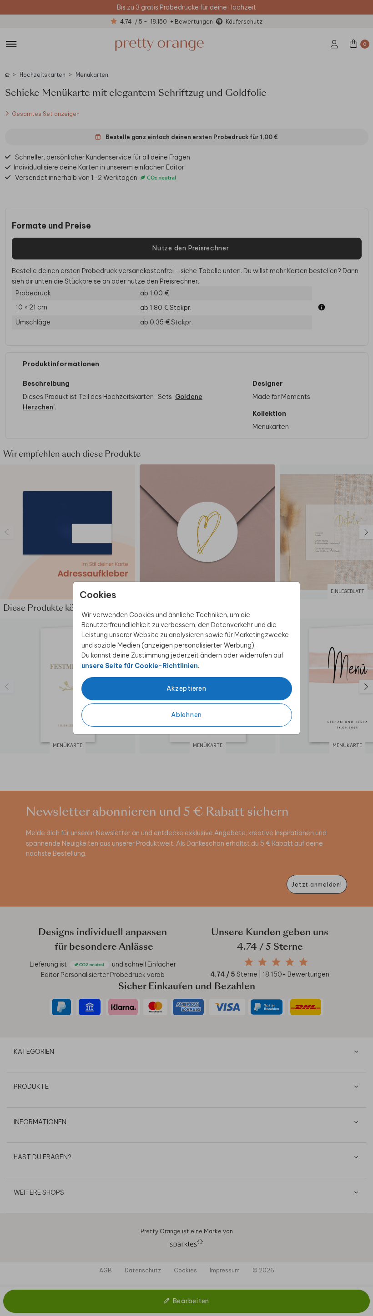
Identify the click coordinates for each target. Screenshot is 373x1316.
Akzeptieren (186, 688)
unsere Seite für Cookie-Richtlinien (139, 666)
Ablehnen (186, 715)
